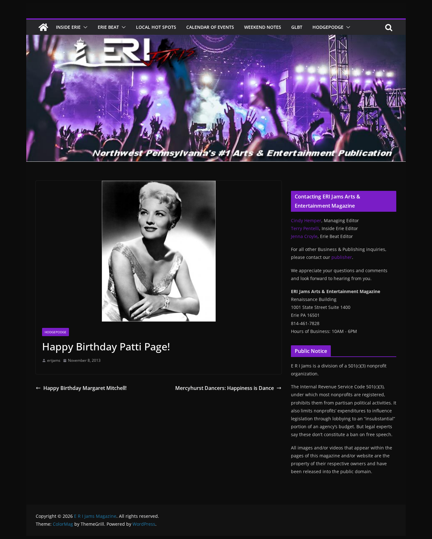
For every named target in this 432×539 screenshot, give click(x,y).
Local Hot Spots (156, 27)
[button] (84, 27)
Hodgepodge (327, 27)
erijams (53, 360)
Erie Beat (108, 27)
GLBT (296, 27)
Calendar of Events (210, 27)
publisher (341, 257)
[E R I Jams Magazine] (43, 27)
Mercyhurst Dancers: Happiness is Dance (224, 388)
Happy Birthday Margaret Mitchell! (85, 388)
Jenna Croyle (304, 236)
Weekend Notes (262, 27)
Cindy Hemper (306, 220)
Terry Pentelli (305, 228)
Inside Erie (68, 27)
